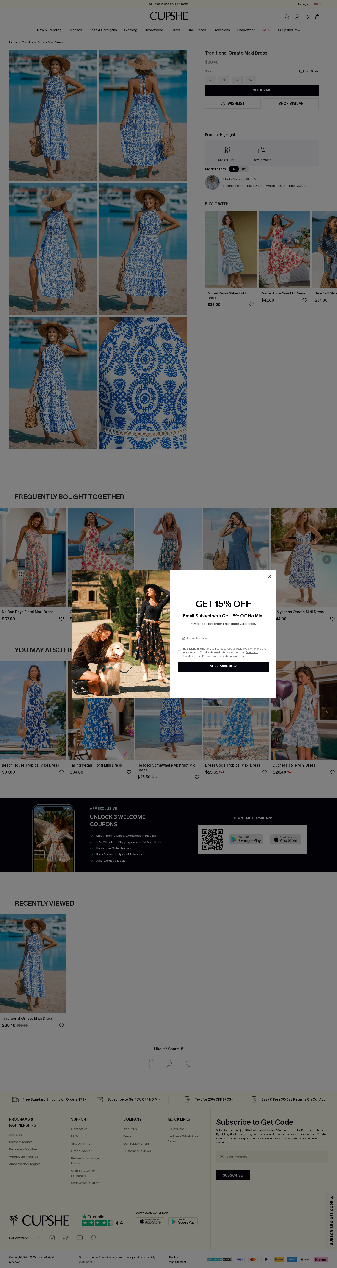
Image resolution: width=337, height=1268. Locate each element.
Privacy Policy (210, 656)
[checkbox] (179, 649)
